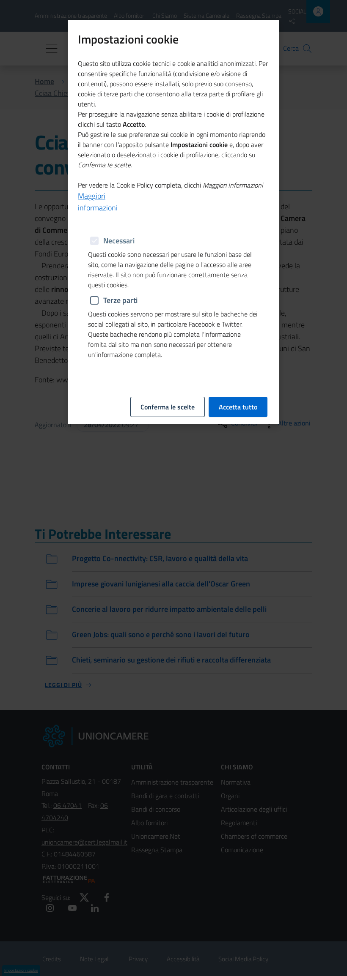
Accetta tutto (238, 407)
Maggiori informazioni (98, 201)
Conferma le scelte (167, 407)
